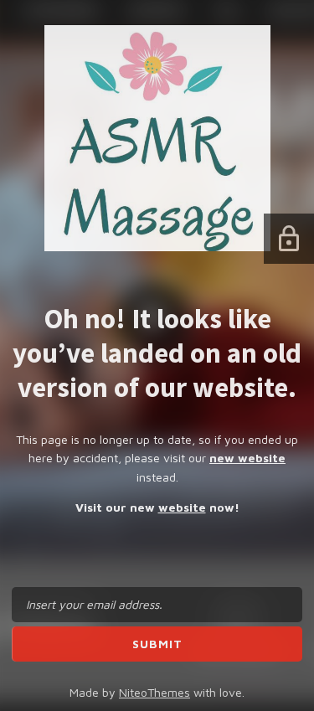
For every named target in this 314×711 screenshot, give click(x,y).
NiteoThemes (154, 692)
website (182, 507)
